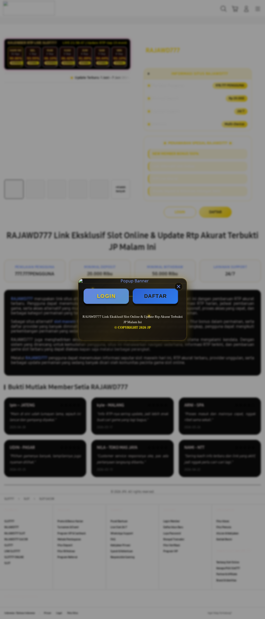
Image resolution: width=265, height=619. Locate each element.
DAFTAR (155, 296)
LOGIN (106, 296)
